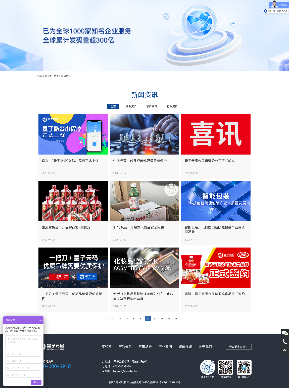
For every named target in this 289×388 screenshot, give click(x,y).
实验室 (107, 347)
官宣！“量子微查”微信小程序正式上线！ (72, 161)
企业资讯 (131, 106)
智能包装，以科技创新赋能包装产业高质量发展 (215, 229)
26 (176, 318)
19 (127, 318)
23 (155, 318)
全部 (113, 106)
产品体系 (125, 347)
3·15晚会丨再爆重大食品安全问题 (138, 227)
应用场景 (145, 347)
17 (113, 318)
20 (134, 318)
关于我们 (205, 347)
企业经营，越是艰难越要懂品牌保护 (140, 161)
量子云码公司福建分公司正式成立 (210, 161)
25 (169, 318)
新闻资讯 (66, 76)
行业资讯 (172, 106)
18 (120, 318)
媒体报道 (185, 347)
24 (162, 318)
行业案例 (165, 347)
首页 (56, 76)
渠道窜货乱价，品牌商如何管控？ (67, 227)
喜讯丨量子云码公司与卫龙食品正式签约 (215, 294)
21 (141, 318)
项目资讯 (151, 106)
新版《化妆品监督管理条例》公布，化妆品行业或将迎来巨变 (143, 296)
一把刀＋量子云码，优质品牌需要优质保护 (72, 296)
